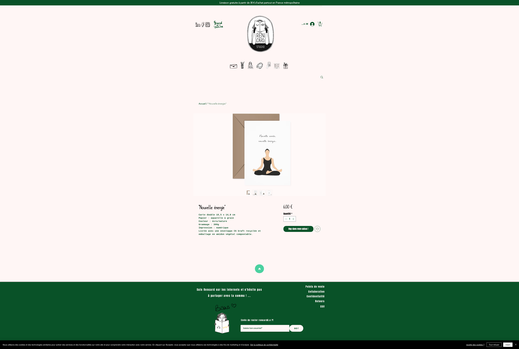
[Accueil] (233, 66)
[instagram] (207, 24)
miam (507, 344)
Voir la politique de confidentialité (264, 344)
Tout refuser (494, 344)
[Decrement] (286, 218)
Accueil (202, 103)
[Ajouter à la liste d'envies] (317, 229)
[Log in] (313, 24)
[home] (259, 268)
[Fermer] (515, 345)
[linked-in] (197, 24)
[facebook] (202, 24)
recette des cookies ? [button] (475, 344)
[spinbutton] (290, 218)
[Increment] (293, 218)
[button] (320, 24)
